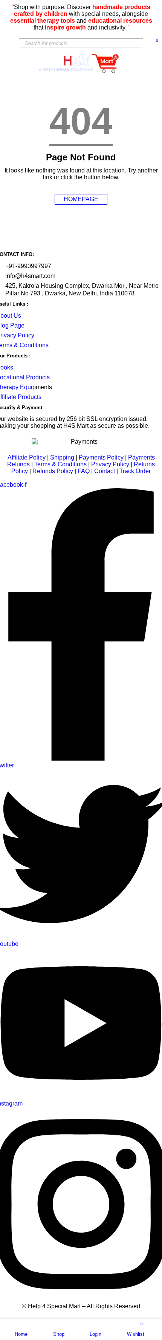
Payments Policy (101, 457)
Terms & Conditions (60, 464)
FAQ (84, 471)
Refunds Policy (52, 471)
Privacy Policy (110, 464)
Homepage (81, 199)
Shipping (62, 457)
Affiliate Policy (27, 457)
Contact (104, 471)
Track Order (135, 471)
